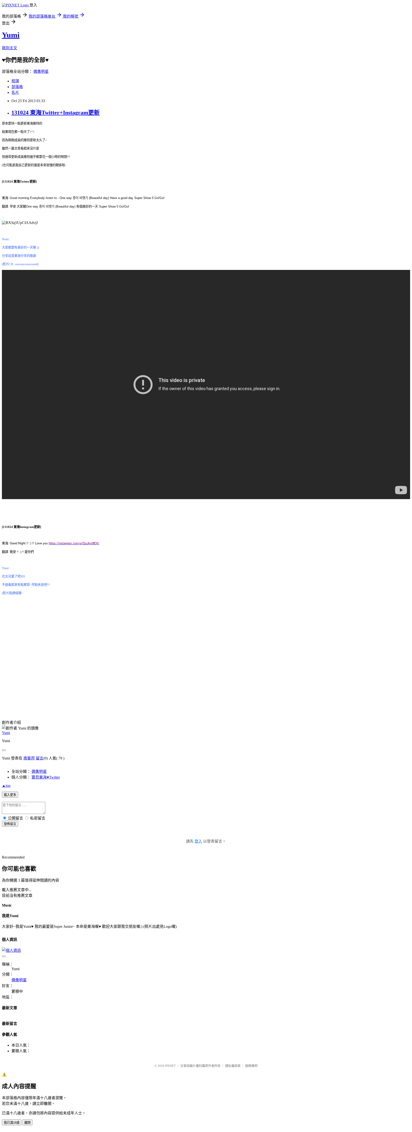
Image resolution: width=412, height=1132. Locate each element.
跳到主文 (9, 48)
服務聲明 (251, 1065)
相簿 (15, 81)
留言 (39, 758)
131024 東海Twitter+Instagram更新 (55, 112)
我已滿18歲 (12, 1122)
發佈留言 (10, 824)
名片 (15, 92)
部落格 (17, 87)
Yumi (11, 35)
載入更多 (10, 795)
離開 (27, 1122)
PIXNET (170, 1065)
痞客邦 (29, 758)
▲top (6, 786)
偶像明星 (41, 72)
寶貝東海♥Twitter (45, 777)
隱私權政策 (233, 1065)
